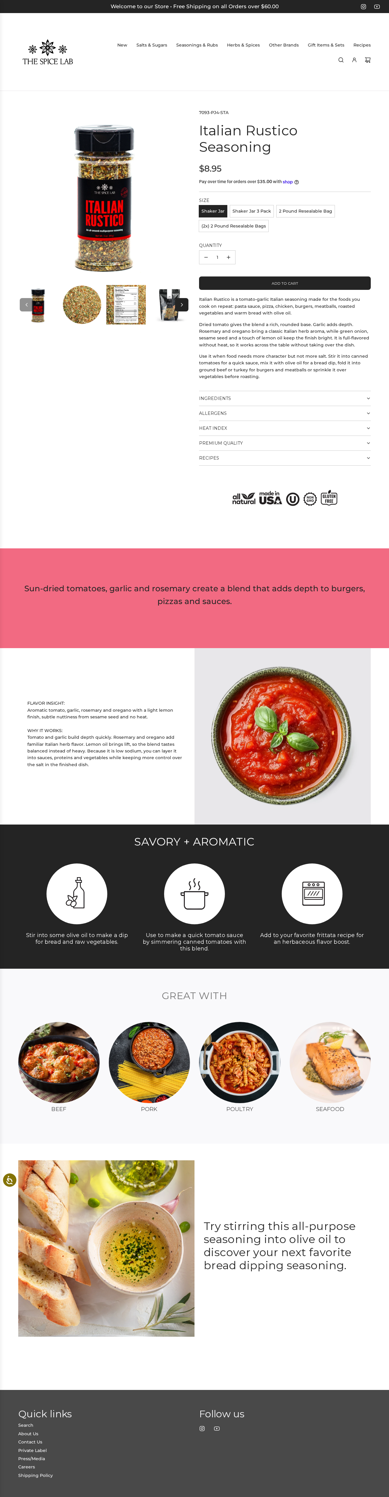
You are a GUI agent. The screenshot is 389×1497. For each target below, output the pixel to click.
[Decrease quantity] (206, 257)
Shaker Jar (213, 211)
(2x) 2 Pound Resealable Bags (233, 226)
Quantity (210, 245)
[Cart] (367, 60)
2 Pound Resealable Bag (305, 211)
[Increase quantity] (228, 257)
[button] (26, 304)
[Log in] (354, 60)
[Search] (341, 60)
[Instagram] (363, 7)
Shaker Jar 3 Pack (251, 211)
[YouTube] (377, 7)
